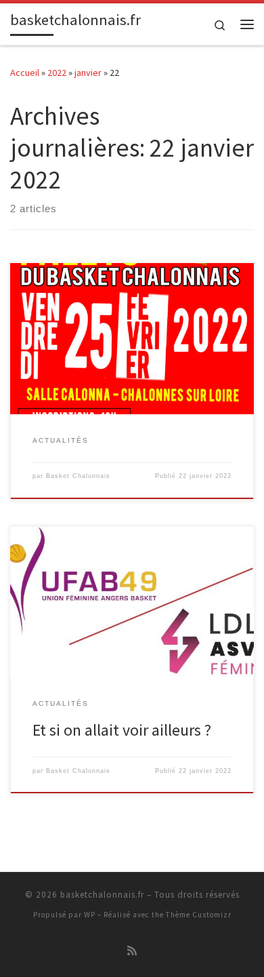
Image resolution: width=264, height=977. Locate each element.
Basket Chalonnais (78, 476)
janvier (88, 72)
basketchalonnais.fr (102, 894)
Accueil (24, 72)
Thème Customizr (199, 914)
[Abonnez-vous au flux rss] (132, 950)
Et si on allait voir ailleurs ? (121, 730)
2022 (56, 72)
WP (89, 914)
